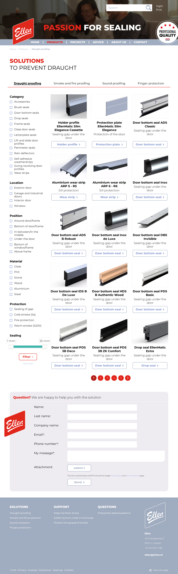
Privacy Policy (116, 476)
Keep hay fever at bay (66, 512)
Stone (18, 277)
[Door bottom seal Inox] (150, 166)
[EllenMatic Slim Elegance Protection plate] (109, 106)
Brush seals (21, 107)
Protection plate (108, 144)
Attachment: (43, 467)
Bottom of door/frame (28, 226)
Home (13, 49)
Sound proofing (113, 83)
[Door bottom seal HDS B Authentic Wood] (109, 275)
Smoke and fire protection (25, 517)
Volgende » (128, 378)
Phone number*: (46, 444)
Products (23, 49)
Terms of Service (132, 476)
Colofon (69, 570)
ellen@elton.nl (154, 554)
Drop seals (21, 118)
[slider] (11, 347)
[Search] (148, 7)
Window (19, 206)
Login (159, 6)
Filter (27, 356)
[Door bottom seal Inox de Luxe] (109, 219)
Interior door (22, 200)
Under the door (24, 238)
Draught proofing (27, 83)
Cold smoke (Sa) (25, 314)
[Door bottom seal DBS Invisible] (150, 219)
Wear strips (21, 173)
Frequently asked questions (114, 512)
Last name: (42, 416)
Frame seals (22, 123)
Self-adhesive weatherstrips (23, 160)
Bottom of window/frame (24, 246)
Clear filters (28, 363)
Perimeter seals (24, 147)
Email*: (39, 434)
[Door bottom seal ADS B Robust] (69, 219)
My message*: (44, 453)
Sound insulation (20, 522)
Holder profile (67, 144)
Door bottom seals (26, 112)
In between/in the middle (26, 233)
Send (78, 482)
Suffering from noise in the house (73, 517)
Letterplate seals (25, 135)
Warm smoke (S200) (27, 325)
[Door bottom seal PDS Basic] (150, 275)
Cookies (32, 570)
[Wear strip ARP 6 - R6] (109, 166)
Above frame (22, 251)
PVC (17, 272)
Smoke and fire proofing (72, 83)
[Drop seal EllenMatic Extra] (150, 331)
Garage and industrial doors (28, 195)
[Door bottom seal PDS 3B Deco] (69, 331)
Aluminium (21, 288)
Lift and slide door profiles (26, 142)
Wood (18, 283)
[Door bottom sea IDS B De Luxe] (69, 275)
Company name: (46, 425)
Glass (17, 266)
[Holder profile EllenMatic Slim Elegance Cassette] (69, 106)
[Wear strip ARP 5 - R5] (69, 166)
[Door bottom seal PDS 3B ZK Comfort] (109, 331)
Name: (39, 407)
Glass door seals (24, 129)
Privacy (22, 570)
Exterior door (23, 187)
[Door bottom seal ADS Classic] (150, 106)
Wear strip (67, 197)
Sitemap (58, 570)
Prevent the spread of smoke (71, 522)
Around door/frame (27, 220)
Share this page (160, 570)
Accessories (22, 101)
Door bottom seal (148, 144)
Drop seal (149, 365)
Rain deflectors (24, 153)
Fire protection (24, 320)
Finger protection (151, 83)
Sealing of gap (23, 309)
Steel (17, 294)
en (160, 9)
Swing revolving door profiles (28, 167)
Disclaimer (45, 570)
